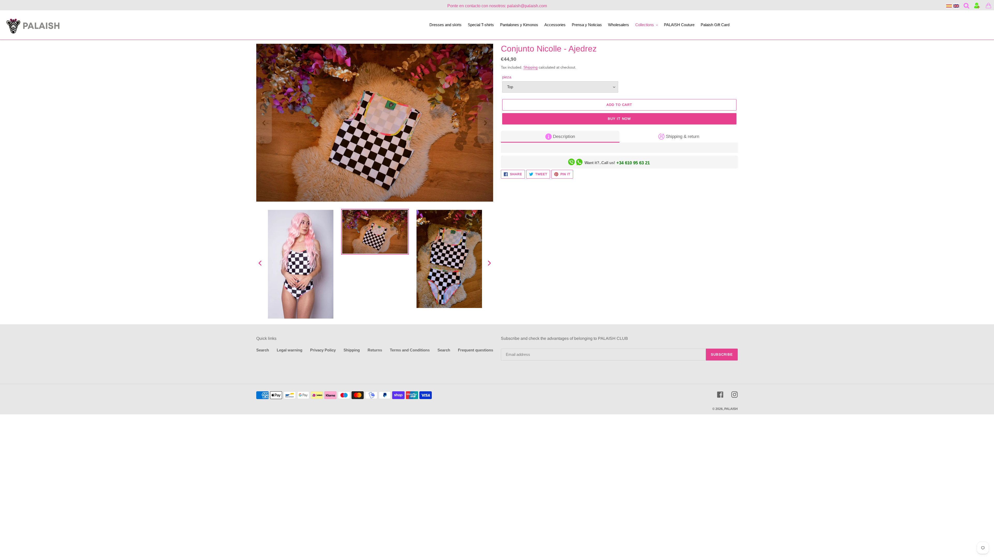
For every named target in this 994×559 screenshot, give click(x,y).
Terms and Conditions (410, 350)
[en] (956, 6)
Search (262, 350)
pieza (506, 77)
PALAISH (731, 409)
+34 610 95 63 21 (633, 162)
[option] (301, 264)
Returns (375, 350)
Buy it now (619, 119)
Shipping (530, 67)
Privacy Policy (323, 350)
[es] (949, 6)
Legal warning (289, 350)
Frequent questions (475, 350)
